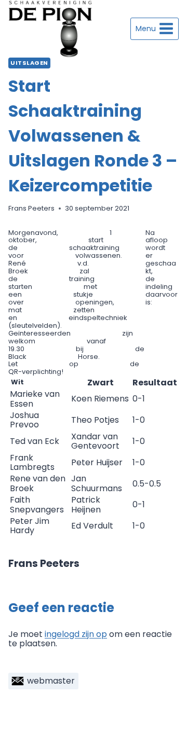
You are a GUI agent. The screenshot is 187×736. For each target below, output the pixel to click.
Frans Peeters (31, 208)
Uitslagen (29, 63)
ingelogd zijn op (76, 634)
